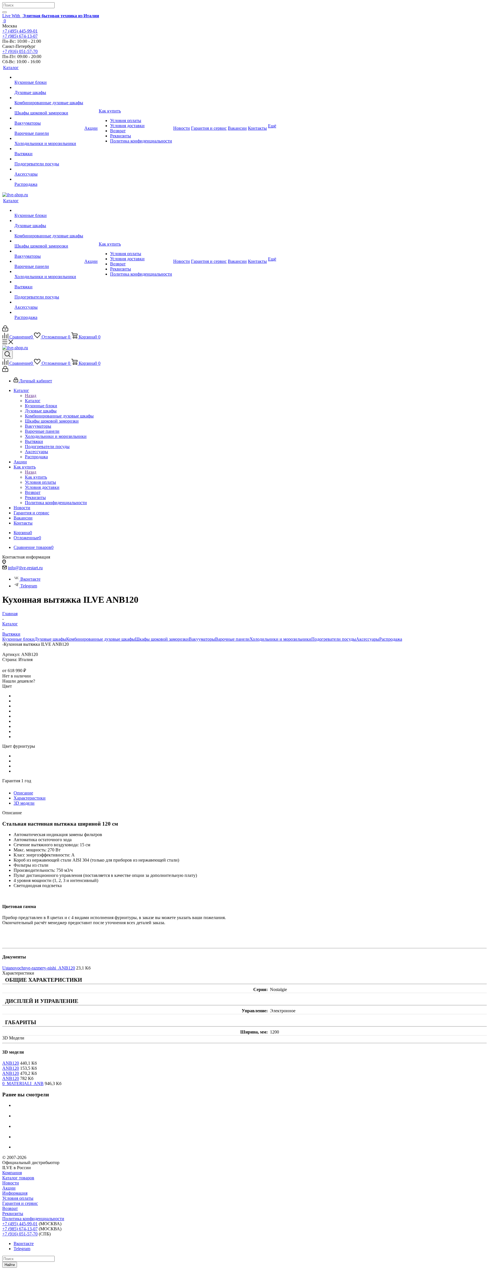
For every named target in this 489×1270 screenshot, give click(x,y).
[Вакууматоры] (48, 118)
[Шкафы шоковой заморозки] (48, 107)
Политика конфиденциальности (33, 1218)
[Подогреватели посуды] (48, 158)
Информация (14, 1193)
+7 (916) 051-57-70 (20, 51)
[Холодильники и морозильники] (48, 138)
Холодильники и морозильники (280, 639)
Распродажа (390, 639)
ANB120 (10, 1063)
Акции (9, 1188)
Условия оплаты (17, 1198)
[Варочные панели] (48, 128)
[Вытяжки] (48, 148)
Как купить (36, 477)
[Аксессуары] (48, 169)
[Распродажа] (48, 179)
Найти (10, 1265)
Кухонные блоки (18, 639)
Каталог (32, 400)
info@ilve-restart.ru (25, 567)
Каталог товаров (18, 1177)
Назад (30, 395)
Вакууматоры (202, 639)
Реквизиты (12, 1213)
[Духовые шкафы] (48, 87)
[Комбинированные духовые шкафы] (48, 97)
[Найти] (4, 12)
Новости (10, 1182)
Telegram (28, 585)
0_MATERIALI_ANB (23, 1083)
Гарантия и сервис (20, 1203)
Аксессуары (367, 639)
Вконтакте (30, 579)
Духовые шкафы (50, 639)
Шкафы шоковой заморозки (162, 639)
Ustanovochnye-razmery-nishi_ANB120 (38, 968)
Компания (12, 1172)
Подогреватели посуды (333, 639)
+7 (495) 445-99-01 (20, 31)
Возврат (10, 1208)
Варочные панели (232, 639)
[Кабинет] (5, 329)
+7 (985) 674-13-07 (20, 36)
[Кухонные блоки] (48, 77)
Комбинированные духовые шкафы (100, 639)
